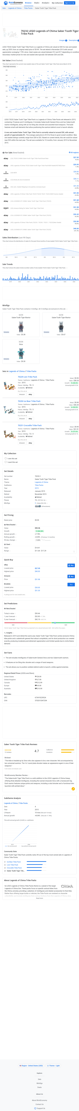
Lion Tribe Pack (12, 865)
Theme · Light (54, 1066)
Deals (39, 1087)
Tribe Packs (28, 8)
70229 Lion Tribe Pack (27, 377)
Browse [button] (28, 3)
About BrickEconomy (39, 1100)
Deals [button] (36, 3)
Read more (39, 897)
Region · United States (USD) (32, 1066)
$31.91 (76, 429)
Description (73, 40)
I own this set (71, 388)
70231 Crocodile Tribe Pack (30, 425)
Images (62, 40)
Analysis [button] (45, 3)
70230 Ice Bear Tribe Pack (29, 401)
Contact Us (40, 1104)
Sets (4, 8)
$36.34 (76, 405)
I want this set (71, 394)
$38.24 (76, 381)
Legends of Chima (14, 8)
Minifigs (39, 1083)
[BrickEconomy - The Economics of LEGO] (12, 3)
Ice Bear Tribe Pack (14, 862)
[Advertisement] (41, 18)
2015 (23, 383)
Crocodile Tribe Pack (14, 868)
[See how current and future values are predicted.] (74, 551)
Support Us (41, 1108)
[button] (17, 66)
